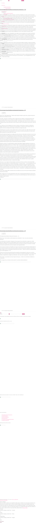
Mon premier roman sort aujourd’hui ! (7, 414)
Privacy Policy (25, 507)
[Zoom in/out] (3, 521)
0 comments (4, 11)
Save (1, 519)
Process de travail (8, 8)
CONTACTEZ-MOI (5, 53)
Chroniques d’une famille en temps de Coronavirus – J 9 (13, 110)
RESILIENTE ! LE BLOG (5, 23)
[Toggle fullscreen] (2, 521)
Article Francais (10, 227)
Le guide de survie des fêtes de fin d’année (8, 419)
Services (3, 5)
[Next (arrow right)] (1, 522)
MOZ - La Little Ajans (15, 499)
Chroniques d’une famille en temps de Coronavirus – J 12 (13, 9)
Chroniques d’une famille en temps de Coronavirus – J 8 (13, 230)
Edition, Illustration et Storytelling (8, 13)
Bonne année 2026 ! (5, 418)
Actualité (5, 227)
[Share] (1, 521)
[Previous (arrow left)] (0, 522)
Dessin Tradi (5, 41)
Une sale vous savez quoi (5, 420)
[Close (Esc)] (0, 521)
